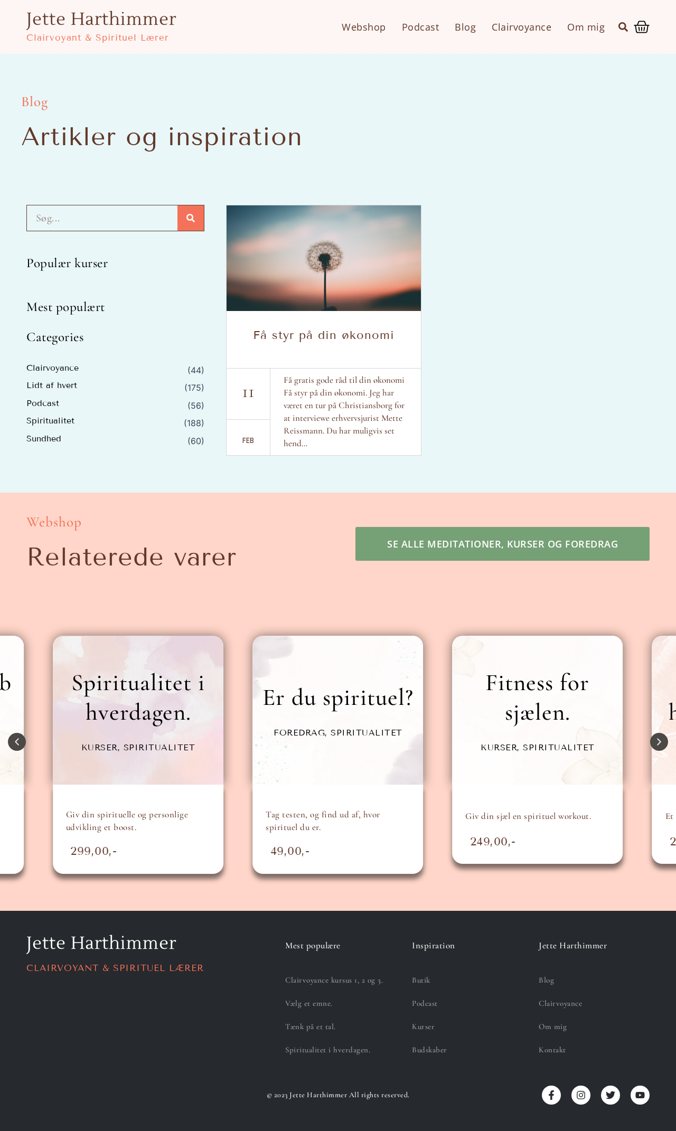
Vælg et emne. (309, 1003)
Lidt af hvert (51, 385)
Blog (465, 27)
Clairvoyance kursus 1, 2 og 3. (334, 980)
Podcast (420, 27)
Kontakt (552, 1049)
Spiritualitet (50, 421)
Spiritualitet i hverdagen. (327, 1049)
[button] (623, 26)
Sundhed (43, 439)
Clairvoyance (521, 27)
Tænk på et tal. (310, 1026)
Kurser (423, 1026)
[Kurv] (642, 27)
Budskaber (429, 1049)
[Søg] (190, 218)
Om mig (586, 27)
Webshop (364, 27)
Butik (421, 980)
